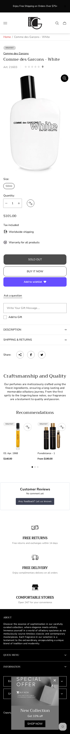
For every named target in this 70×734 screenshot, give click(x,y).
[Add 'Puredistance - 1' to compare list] (62, 427)
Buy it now (35, 271)
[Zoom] (64, 78)
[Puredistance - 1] (52, 436)
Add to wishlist (33, 282)
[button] (32, 467)
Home (7, 37)
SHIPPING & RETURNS (17, 340)
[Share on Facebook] (31, 354)
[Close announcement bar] (65, 6)
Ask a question (13, 295)
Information (11, 667)
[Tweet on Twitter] (42, 354)
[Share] (20, 354)
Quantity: (9, 195)
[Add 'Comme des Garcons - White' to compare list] (30, 203)
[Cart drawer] (64, 23)
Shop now (35, 724)
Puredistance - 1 (46, 453)
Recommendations (35, 412)
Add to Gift (15, 317)
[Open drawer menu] (5, 23)
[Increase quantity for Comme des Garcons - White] (19, 203)
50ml (9, 186)
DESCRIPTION (12, 330)
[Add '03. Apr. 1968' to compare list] (27, 427)
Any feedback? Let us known (35, 501)
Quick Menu (11, 655)
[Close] (54, 681)
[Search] (57, 23)
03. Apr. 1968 (10, 453)
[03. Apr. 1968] (17, 436)
